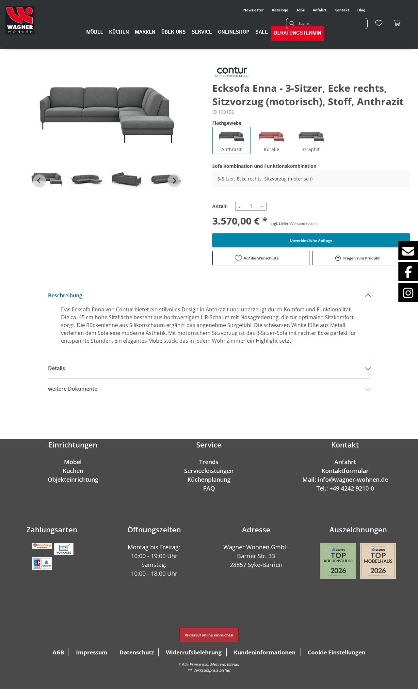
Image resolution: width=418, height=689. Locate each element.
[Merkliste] (379, 23)
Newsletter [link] (253, 10)
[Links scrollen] (39, 180)
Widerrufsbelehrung (194, 652)
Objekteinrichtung (73, 479)
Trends (208, 462)
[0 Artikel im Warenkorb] (397, 23)
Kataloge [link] (280, 10)
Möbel (73, 462)
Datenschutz (137, 652)
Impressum (91, 652)
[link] (94, 32)
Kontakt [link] (341, 10)
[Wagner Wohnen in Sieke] (20, 20)
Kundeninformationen (265, 652)
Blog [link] (361, 10)
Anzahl (220, 206)
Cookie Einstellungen (336, 652)
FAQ (209, 488)
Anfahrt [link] (320, 10)
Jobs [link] (300, 10)
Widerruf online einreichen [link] (209, 635)
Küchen (73, 471)
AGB (58, 652)
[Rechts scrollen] (174, 180)
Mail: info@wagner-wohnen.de (345, 479)
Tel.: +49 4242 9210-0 (345, 488)
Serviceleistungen (208, 471)
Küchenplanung (209, 479)
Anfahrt (345, 462)
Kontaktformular (345, 471)
